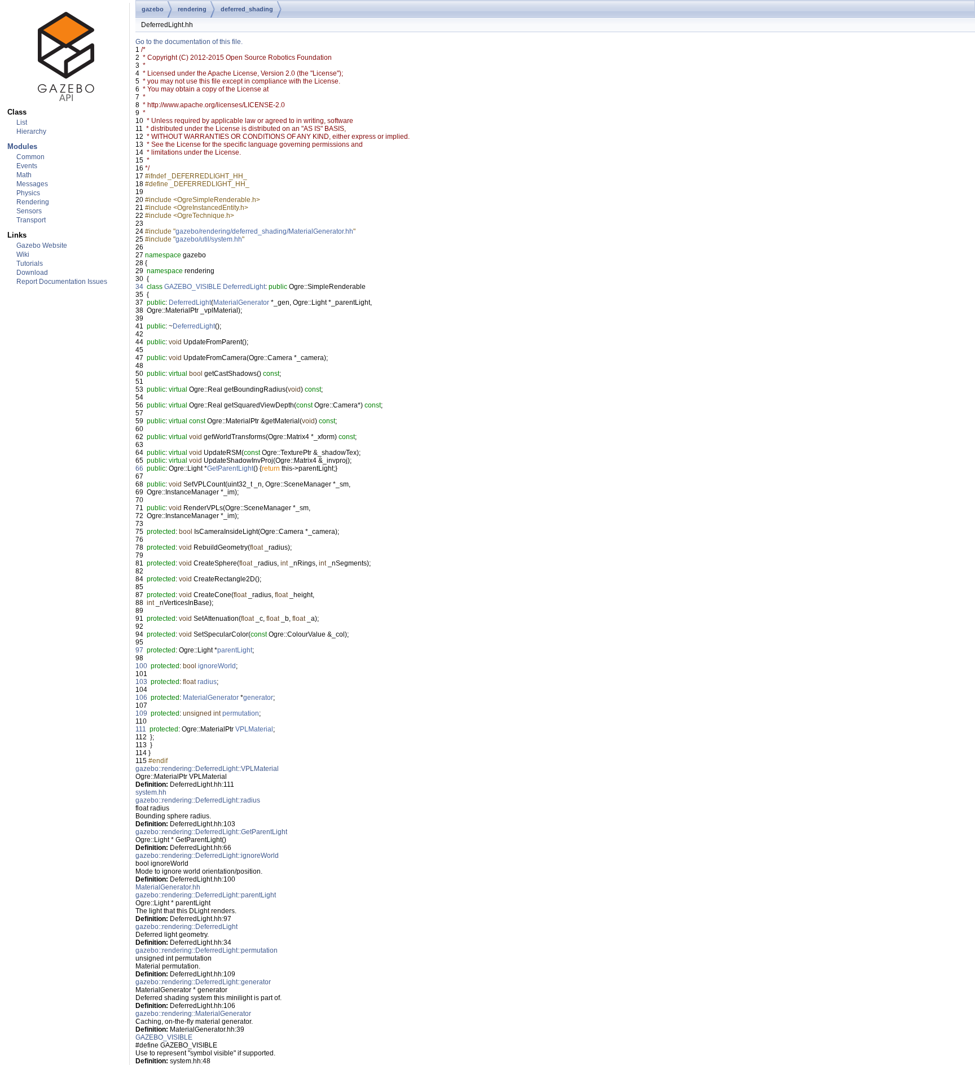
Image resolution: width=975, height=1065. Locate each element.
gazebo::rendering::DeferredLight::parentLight (205, 895)
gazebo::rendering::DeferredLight (186, 927)
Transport (31, 220)
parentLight (234, 650)
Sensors (29, 211)
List (21, 122)
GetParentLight (230, 468)
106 (141, 698)
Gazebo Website (41, 245)
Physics (28, 193)
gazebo (153, 9)
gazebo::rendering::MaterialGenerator (193, 1014)
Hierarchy (31, 131)
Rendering (32, 202)
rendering (192, 9)
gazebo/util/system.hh (208, 239)
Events (26, 166)
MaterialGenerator (241, 302)
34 (139, 287)
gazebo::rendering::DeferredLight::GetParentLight (211, 832)
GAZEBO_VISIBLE (192, 287)
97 (139, 650)
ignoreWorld (217, 666)
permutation (240, 713)
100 (141, 666)
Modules (22, 146)
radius (207, 682)
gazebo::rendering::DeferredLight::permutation (206, 950)
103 (141, 682)
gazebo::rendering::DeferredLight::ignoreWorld (207, 856)
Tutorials (29, 264)
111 (140, 729)
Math (24, 175)
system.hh (150, 792)
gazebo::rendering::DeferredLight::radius (197, 800)
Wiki (22, 254)
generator (258, 698)
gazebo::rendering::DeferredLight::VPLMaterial (207, 769)
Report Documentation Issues (61, 282)
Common (30, 157)
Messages (32, 184)
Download (32, 273)
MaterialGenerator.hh (167, 887)
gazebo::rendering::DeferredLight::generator (203, 982)
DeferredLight (244, 287)
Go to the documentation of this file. (189, 42)
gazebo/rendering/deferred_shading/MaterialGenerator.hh (264, 231)
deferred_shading (247, 9)
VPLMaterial (254, 729)
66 (139, 468)
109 (141, 713)
